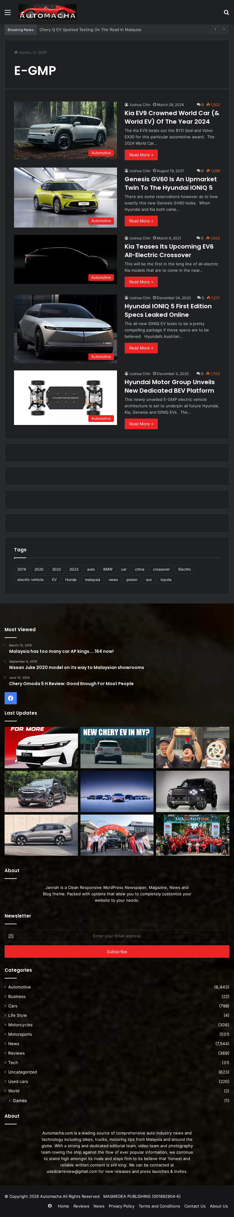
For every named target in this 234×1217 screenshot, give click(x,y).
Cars (12, 1005)
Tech (13, 1062)
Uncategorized (22, 1072)
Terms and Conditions (159, 1206)
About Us (219, 1206)
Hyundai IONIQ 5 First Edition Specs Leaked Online (168, 310)
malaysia (92, 579)
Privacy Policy (121, 1206)
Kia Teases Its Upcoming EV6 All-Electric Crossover (169, 250)
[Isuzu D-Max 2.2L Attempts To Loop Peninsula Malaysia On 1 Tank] (117, 835)
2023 (74, 569)
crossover (161, 569)
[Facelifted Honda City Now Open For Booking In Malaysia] (41, 747)
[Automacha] (47, 12)
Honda (70, 579)
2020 (39, 569)
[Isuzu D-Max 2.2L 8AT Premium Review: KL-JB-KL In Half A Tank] (41, 791)
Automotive (19, 987)
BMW (107, 569)
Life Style (17, 1015)
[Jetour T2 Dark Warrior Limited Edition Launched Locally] (192, 791)
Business (17, 996)
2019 (21, 569)
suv (149, 579)
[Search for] (226, 14)
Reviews (16, 1053)
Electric (184, 569)
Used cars (18, 1081)
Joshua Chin (140, 104)
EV (54, 579)
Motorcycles (20, 1024)
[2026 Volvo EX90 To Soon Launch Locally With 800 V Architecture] (41, 835)
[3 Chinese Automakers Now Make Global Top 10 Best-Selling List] (117, 791)
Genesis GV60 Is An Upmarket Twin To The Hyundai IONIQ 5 (171, 183)
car (123, 569)
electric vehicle (30, 579)
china (139, 569)
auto (91, 569)
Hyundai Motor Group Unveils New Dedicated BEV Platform (170, 386)
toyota (166, 579)
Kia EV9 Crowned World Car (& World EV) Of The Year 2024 (172, 117)
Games (20, 1100)
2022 (56, 569)
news (113, 579)
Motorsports (20, 1034)
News (13, 1043)
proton (131, 579)
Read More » (141, 154)
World (13, 1090)
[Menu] (8, 14)
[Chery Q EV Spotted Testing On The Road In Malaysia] (117, 747)
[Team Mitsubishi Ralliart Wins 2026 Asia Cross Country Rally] (192, 835)
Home (24, 52)
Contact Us (195, 1206)
